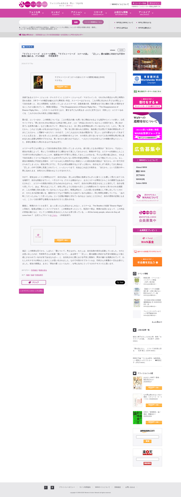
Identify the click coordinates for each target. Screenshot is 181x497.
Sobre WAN (141, 183)
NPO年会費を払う (144, 28)
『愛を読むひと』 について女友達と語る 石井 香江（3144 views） (147, 350)
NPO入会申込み (122, 28)
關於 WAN (140, 171)
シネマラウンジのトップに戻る (31, 291)
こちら (54, 215)
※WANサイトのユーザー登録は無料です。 (147, 6)
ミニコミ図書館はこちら (93, 22)
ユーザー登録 (140, 3)
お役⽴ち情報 (121, 13)
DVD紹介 (34, 270)
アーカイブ (144, 13)
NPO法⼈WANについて (124, 23)
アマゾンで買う (62, 87)
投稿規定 (117, 487)
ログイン (155, 3)
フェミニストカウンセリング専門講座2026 (152, 312)
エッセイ (55, 13)
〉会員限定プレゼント (147, 230)
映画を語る (43, 270)
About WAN (141, 167)
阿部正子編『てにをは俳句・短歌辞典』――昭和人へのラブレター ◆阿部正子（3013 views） (147, 360)
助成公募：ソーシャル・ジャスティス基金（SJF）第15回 (152, 280)
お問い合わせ (130, 487)
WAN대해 (140, 179)
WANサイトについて (120, 4)
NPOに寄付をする (144, 23)
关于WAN (140, 175)
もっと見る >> (157, 322)
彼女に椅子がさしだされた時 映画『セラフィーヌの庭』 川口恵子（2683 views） (147, 339)
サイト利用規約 (85, 487)
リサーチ (98, 13)
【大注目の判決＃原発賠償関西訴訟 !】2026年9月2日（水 (153, 302)
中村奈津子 (39, 275)
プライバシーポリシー (67, 487)
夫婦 (32, 275)
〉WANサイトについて (147, 160)
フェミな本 (34, 13)
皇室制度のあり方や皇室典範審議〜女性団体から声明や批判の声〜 (60, 35)
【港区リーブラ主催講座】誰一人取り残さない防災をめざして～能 (152, 291)
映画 (28, 275)
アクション (76, 13)
